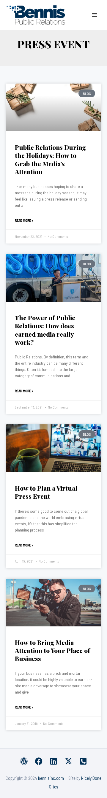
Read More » (24, 220)
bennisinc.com (51, 778)
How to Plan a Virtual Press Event (46, 492)
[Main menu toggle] (94, 14)
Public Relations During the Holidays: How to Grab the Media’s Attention (50, 159)
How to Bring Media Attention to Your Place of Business (52, 650)
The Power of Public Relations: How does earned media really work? (45, 329)
